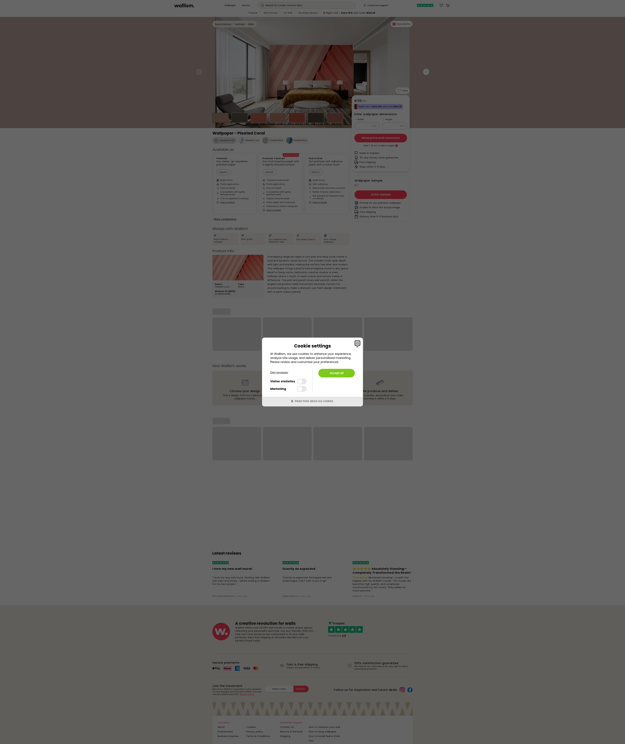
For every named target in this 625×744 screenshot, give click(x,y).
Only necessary (279, 372)
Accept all (337, 373)
